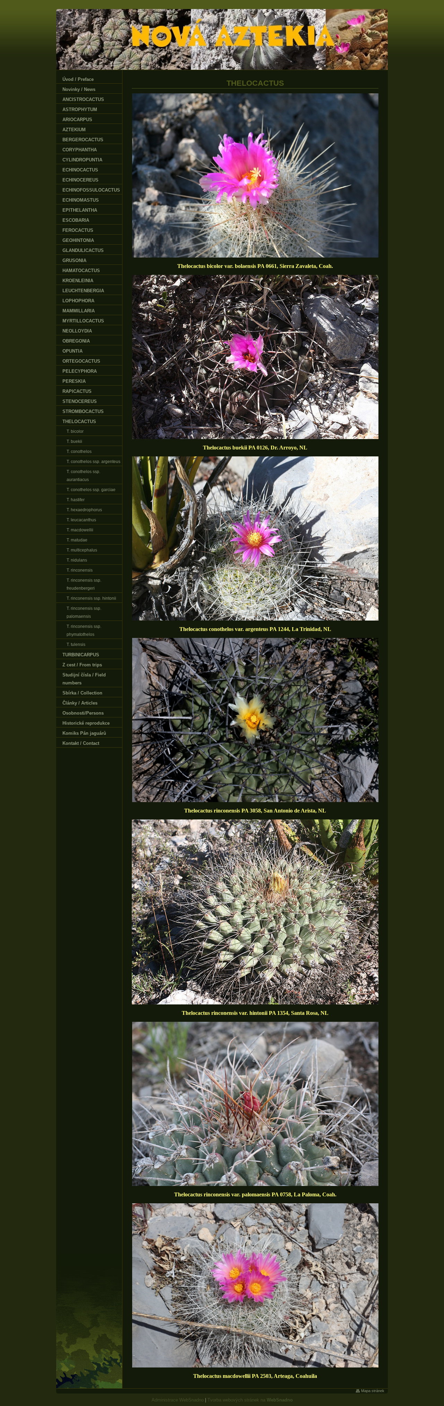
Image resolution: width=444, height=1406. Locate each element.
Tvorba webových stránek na (250, 1400)
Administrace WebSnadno (178, 1400)
